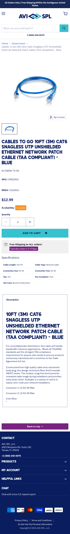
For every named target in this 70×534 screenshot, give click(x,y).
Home (5, 43)
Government (18, 43)
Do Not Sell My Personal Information (35, 524)
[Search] (64, 28)
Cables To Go (12, 170)
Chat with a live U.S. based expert (19, 494)
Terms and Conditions (41, 520)
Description (12, 299)
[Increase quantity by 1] (30, 222)
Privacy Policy (21, 520)
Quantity (6, 214)
